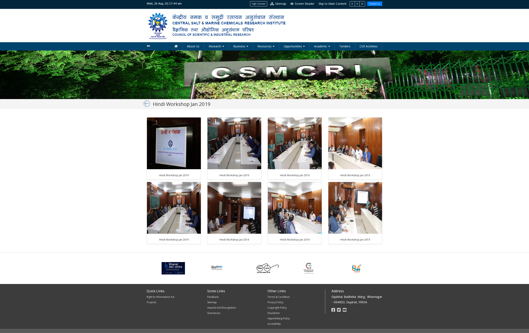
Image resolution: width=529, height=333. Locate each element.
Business (239, 46)
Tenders (344, 46)
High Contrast (258, 3)
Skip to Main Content (332, 4)
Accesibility (274, 324)
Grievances (213, 313)
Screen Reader (304, 4)
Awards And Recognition (221, 307)
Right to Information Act (160, 297)
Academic (320, 46)
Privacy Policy (275, 302)
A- (352, 3)
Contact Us (374, 3)
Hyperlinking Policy (279, 318)
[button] (174, 143)
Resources (264, 46)
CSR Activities (369, 46)
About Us (193, 46)
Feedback (213, 297)
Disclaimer (274, 313)
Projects (151, 302)
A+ (362, 3)
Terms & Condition (279, 297)
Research (215, 46)
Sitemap (280, 4)
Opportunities (293, 46)
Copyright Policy (277, 307)
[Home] (176, 46)
